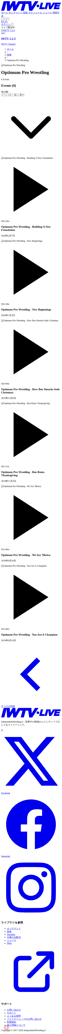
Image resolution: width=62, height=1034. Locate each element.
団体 (25, 12)
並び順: (5, 92)
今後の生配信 (14, 937)
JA (6, 21)
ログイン (6, 24)
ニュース (47, 12)
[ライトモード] (2, 18)
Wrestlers (11, 934)
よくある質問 (14, 1016)
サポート (11, 1013)
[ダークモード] (8, 18)
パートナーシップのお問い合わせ (24, 1019)
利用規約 (11, 1022)
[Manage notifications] (6, 1027)
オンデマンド (16, 12)
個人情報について (16, 1025)
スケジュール (35, 12)
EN (3, 21)
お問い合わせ (14, 1010)
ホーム (5, 12)
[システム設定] (5, 18)
